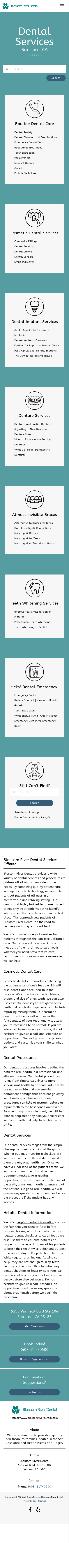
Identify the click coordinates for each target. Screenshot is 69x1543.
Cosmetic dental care (18, 981)
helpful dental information (35, 1222)
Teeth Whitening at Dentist (30, 627)
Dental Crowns (23, 251)
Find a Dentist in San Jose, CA (32, 817)
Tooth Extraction (24, 152)
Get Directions (34, 1326)
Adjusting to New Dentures (30, 429)
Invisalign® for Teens (27, 538)
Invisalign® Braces (26, 533)
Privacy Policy (29, 1501)
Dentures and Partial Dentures (33, 424)
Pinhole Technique (25, 173)
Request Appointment (34, 1359)
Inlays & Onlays (24, 163)
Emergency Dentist (26, 695)
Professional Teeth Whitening (32, 622)
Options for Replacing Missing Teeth (36, 345)
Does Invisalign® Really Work (32, 528)
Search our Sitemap (26, 812)
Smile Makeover (24, 261)
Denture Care (22, 434)
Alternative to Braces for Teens (33, 523)
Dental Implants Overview (30, 340)
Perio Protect (22, 157)
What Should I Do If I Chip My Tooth (35, 715)
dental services (20, 1145)
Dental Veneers (23, 256)
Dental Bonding (23, 246)
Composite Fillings (25, 241)
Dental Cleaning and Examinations (35, 137)
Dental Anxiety (23, 132)
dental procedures (22, 1067)
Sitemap (42, 1501)
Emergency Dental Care (28, 142)
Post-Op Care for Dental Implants (35, 350)
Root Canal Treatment (28, 147)
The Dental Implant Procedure (33, 355)
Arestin (18, 168)
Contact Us (34, 1392)
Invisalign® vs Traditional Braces (35, 543)
